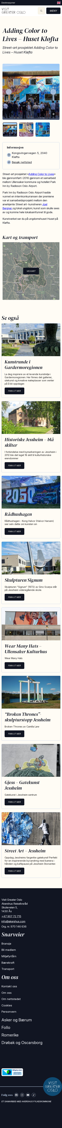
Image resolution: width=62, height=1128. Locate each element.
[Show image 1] (9, 129)
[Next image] (53, 92)
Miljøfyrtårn (8, 956)
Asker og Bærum (16, 1020)
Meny (53, 10)
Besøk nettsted (22, 162)
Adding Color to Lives (41, 174)
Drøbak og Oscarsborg (21, 1042)
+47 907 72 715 (11, 916)
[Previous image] (9, 92)
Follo (5, 1027)
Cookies (6, 1005)
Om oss (6, 992)
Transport (7, 969)
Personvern (8, 1011)
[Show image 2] (26, 129)
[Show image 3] (42, 129)
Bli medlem (8, 949)
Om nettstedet (11, 999)
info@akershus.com (13, 921)
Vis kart (31, 271)
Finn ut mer (14, 391)
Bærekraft (7, 962)
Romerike (10, 1035)
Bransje (6, 943)
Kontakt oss (9, 986)
